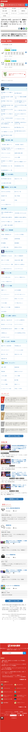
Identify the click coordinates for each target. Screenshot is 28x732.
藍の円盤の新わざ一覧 (19, 127)
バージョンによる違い (19, 350)
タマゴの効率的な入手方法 (20, 332)
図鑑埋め (23, 10)
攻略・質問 (3, 367)
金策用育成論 (17, 238)
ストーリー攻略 (23, 8)
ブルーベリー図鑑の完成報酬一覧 (20, 97)
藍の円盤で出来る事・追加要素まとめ (7, 97)
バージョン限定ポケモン (6, 204)
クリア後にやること (19, 302)
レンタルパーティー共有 (6, 388)
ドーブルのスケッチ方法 (19, 118)
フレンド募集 (17, 375)
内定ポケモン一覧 (18, 178)
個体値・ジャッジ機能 (19, 328)
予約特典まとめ (18, 345)
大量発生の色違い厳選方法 (6, 217)
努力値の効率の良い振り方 (6, 328)
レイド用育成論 (4, 238)
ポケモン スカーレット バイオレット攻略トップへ (16, 74)
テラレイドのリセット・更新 (7, 264)
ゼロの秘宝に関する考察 (6, 183)
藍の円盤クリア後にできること (7, 102)
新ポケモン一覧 (18, 191)
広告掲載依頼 (24, 713)
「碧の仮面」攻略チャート (6, 144)
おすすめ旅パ (4, 311)
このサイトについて (8, 711)
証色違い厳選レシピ (19, 221)
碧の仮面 (14, 8)
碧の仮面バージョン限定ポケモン (7, 161)
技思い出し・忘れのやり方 (6, 320)
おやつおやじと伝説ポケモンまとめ (20, 114)
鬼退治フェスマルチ (19, 371)
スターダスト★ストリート (20, 294)
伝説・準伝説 (17, 195)
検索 (24, 653)
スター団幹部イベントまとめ (7, 131)
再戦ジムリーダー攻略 (5, 307)
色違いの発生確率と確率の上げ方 (7, 213)
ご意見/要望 (16, 711)
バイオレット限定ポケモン (6, 281)
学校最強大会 (17, 307)
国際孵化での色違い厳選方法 (20, 217)
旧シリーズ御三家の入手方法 (20, 110)
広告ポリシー (13, 713)
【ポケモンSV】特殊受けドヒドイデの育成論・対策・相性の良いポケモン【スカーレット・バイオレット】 (15, 400)
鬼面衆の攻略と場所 (19, 153)
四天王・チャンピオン (19, 298)
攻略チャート (4, 290)
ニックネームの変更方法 (19, 320)
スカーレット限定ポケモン (20, 277)
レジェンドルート (4, 298)
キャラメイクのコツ (19, 324)
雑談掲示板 (17, 367)
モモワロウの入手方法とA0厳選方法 (20, 106)
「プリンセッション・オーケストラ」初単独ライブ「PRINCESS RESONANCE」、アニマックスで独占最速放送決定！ (13, 676)
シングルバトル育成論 (19, 234)
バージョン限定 (4, 13)
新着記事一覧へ (23, 679)
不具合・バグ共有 (18, 388)
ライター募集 (13, 715)
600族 (16, 200)
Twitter (18, 715)
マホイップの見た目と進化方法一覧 (7, 119)
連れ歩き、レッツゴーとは (6, 324)
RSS (23, 715)
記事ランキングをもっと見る (14, 436)
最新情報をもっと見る (14, 499)
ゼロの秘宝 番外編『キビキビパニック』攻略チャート (20, 102)
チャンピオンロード (5, 294)
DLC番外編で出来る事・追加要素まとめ (7, 106)
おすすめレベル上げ (5, 337)
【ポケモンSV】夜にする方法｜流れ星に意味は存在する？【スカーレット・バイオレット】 (15, 430)
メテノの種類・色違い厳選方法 (7, 226)
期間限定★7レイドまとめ (6, 255)
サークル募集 (4, 380)
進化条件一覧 (4, 195)
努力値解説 (3, 243)
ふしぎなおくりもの (23, 13)
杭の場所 (3, 200)
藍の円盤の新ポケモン (5, 127)
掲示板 (4, 15)
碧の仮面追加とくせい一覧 (6, 165)
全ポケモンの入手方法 (5, 191)
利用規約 (21, 711)
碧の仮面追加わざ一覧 (19, 165)
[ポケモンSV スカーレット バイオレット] (4, 1)
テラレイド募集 (4, 384)
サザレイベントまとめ (5, 153)
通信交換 (3, 371)
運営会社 (19, 713)
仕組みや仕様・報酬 (19, 260)
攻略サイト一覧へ (23, 707)
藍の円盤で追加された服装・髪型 (7, 136)
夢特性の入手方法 (18, 247)
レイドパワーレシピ (19, 268)
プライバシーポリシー (5, 713)
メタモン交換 (4, 375)
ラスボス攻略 (4, 302)
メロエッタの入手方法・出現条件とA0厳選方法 (7, 123)
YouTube (21, 715)
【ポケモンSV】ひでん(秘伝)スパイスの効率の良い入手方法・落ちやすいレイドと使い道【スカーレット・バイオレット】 (15, 424)
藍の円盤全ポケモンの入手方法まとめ (7, 110)
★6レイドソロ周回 (5, 260)
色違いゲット (17, 384)
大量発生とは (4, 332)
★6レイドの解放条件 (19, 255)
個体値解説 (17, 243)
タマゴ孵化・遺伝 (4, 247)
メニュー (2, 718)
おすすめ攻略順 (18, 290)
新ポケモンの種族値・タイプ (20, 161)
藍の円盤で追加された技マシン (20, 131)
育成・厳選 (14, 10)
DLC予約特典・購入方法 (6, 178)
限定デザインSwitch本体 (6, 345)
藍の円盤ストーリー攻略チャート (7, 93)
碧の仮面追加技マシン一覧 (6, 170)
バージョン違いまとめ (5, 277)
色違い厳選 (4, 10)
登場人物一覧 (4, 358)
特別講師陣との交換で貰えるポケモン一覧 (20, 123)
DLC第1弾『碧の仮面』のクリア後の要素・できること (7, 149)
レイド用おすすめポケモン (6, 268)
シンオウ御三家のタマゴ (19, 148)
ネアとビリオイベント (5, 157)
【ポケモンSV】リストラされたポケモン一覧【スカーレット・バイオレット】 (15, 407)
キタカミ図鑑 (17, 157)
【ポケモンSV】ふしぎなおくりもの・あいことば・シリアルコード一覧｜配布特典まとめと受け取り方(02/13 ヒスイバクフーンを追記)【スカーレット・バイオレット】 (15, 416)
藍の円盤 (4, 8)
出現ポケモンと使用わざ (19, 264)
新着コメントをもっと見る (14, 600)
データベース (14, 13)
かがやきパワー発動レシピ (6, 221)
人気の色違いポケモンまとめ (20, 213)
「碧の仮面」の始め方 (19, 144)
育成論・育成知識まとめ (6, 234)
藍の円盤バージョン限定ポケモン (7, 114)
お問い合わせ (6, 714)
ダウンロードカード (5, 350)
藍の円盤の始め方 (18, 93)
